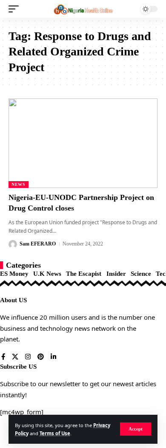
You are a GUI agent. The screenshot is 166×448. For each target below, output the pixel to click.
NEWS (18, 184)
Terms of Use (55, 433)
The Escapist (83, 273)
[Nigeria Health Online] (83, 8)
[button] (135, 429)
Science (141, 273)
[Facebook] (3, 357)
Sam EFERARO (38, 244)
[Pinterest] (40, 357)
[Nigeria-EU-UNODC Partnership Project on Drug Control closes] (83, 143)
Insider (116, 273)
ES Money (14, 273)
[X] (15, 357)
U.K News (47, 273)
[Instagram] (28, 357)
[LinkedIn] (53, 357)
